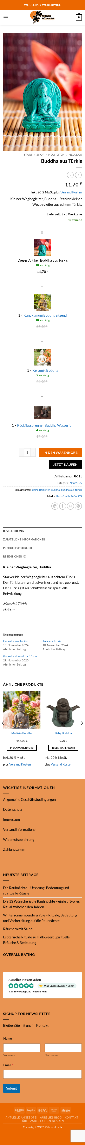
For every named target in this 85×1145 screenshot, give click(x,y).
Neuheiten (56, 154)
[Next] (81, 731)
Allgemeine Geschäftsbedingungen (29, 799)
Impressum (11, 819)
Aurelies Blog (51, 1117)
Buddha (55, 489)
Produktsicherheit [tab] (18, 548)
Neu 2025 (75, 154)
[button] (5, 17)
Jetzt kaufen (65, 464)
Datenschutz (12, 809)
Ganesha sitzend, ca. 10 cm (20, 656)
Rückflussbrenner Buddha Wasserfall (45, 425)
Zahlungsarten (14, 849)
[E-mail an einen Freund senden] (70, 506)
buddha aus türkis (71, 489)
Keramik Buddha (45, 370)
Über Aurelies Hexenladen (43, 1120)
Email (8, 1065)
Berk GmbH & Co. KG (69, 496)
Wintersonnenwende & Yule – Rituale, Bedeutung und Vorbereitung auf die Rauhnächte (40, 918)
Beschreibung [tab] (13, 531)
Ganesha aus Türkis (15, 641)
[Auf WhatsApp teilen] (55, 506)
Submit (11, 1088)
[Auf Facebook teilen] (62, 506)
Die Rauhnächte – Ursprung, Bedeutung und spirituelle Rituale (36, 891)
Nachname (51, 1055)
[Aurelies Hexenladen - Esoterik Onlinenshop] (42, 17)
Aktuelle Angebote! (21, 1117)
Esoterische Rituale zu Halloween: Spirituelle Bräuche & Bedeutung (36, 940)
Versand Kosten (71, 192)
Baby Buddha (63, 733)
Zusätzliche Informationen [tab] (24, 539)
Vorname (9, 1055)
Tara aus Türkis (51, 641)
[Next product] (70, 175)
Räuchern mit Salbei (18, 929)
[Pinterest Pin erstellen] (78, 506)
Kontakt (72, 1117)
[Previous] (3, 731)
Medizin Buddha (21, 733)
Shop (40, 154)
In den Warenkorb (61, 452)
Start (28, 154)
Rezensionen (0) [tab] (14, 556)
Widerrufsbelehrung (18, 839)
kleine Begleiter (41, 489)
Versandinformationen (20, 829)
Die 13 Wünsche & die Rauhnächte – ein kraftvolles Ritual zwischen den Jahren (41, 904)
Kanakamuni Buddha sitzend (45, 315)
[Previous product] (78, 175)
